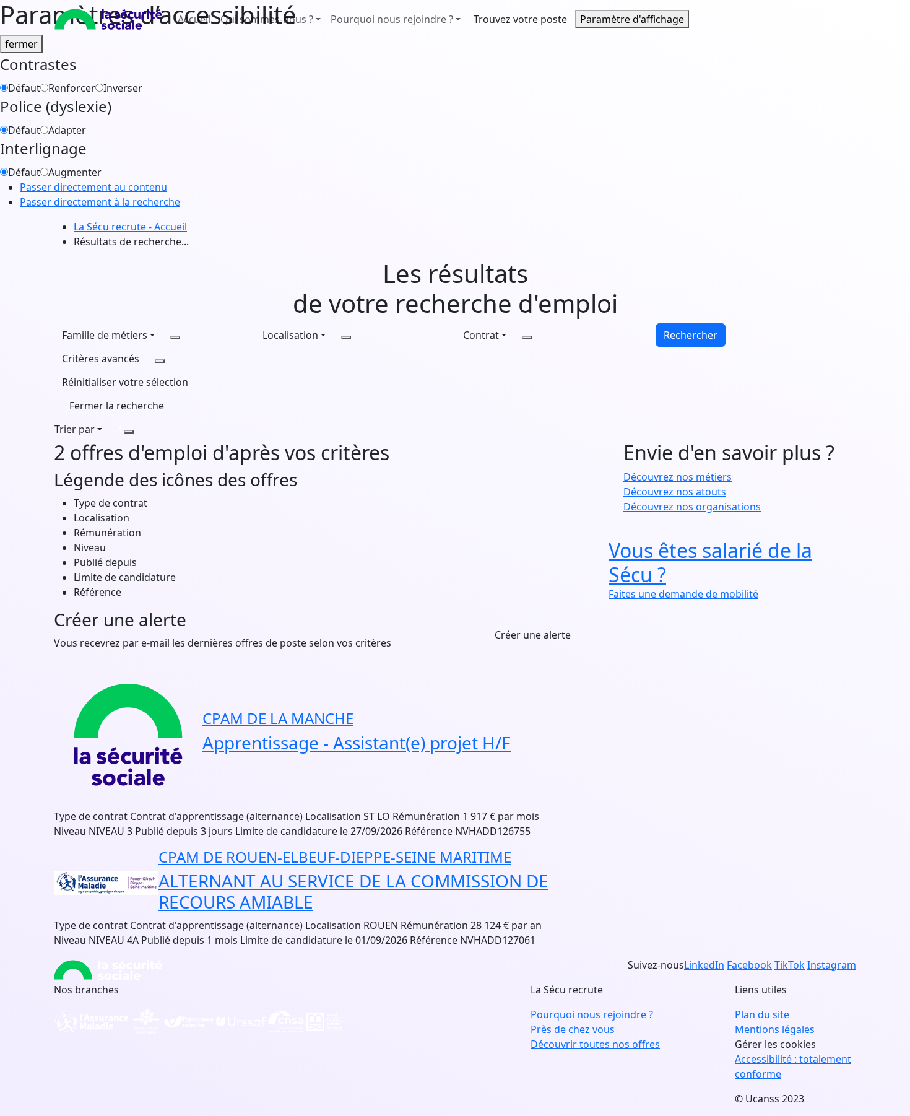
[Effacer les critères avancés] (160, 361)
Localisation (290, 335)
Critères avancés (100, 358)
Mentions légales (775, 1029)
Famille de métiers (104, 335)
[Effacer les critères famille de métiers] (175, 337)
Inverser (122, 88)
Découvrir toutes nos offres (595, 1044)
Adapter (67, 130)
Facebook (749, 965)
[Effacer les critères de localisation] (346, 337)
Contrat (481, 335)
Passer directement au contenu (93, 187)
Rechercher (690, 335)
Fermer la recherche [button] (116, 405)
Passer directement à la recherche (100, 202)
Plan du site (762, 1014)
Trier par (74, 429)
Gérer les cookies (775, 1044)
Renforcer (71, 88)
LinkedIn (704, 965)
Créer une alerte (533, 635)
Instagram (831, 965)
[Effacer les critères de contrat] (527, 337)
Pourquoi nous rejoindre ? (592, 1014)
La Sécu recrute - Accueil (130, 226)
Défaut (24, 88)
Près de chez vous (573, 1029)
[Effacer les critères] (129, 432)
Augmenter (75, 172)
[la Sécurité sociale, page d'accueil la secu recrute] (108, 19)
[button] (125, 382)
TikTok (789, 965)
